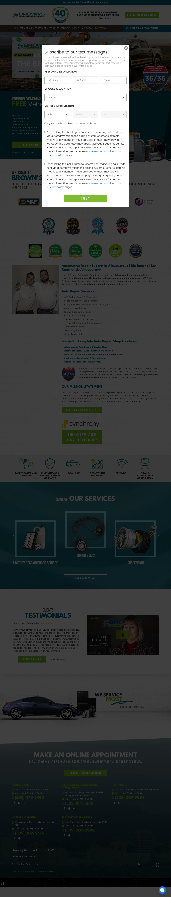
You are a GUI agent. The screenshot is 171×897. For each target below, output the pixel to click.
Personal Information (60, 72)
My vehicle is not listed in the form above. (72, 123)
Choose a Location (58, 89)
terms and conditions (104, 151)
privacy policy (55, 155)
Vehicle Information (59, 106)
